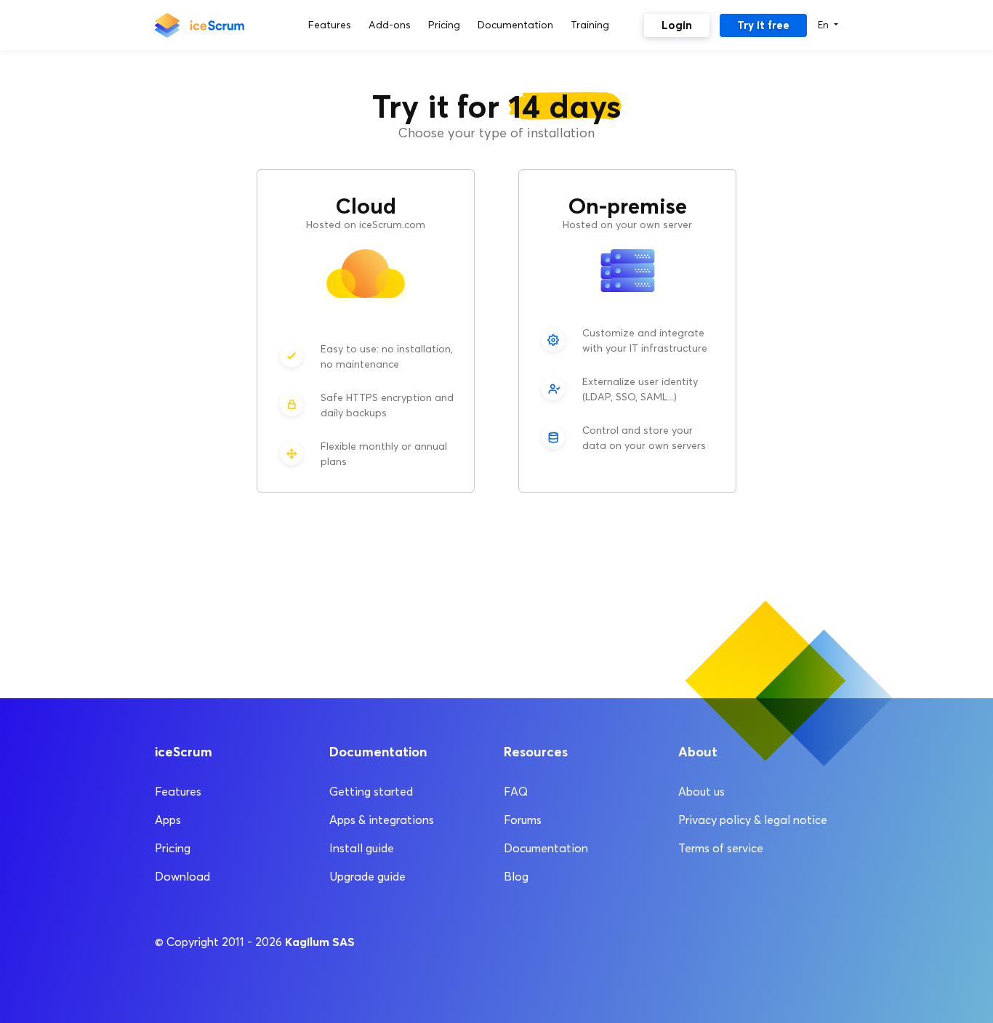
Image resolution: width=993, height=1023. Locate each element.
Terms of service (720, 848)
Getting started (371, 791)
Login (677, 25)
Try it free (763, 25)
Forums (523, 820)
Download (182, 877)
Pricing (444, 25)
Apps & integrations (381, 820)
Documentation (515, 25)
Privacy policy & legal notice (752, 820)
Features (329, 25)
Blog (516, 877)
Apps (168, 820)
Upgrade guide (367, 877)
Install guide (361, 848)
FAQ (516, 791)
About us (701, 791)
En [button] (825, 25)
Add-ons (390, 25)
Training (590, 25)
